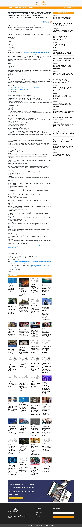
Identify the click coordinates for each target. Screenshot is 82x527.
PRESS (24, 7)
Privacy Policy (39, 512)
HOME (10, 7)
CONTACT (30, 7)
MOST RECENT (17, 7)
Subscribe (63, 517)
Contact (38, 516)
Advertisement (39, 514)
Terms (37, 511)
